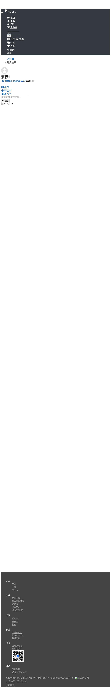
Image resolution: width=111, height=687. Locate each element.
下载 (12, 21)
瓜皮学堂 (16, 610)
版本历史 (16, 607)
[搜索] (9, 35)
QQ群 (17, 638)
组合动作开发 (18, 601)
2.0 (12, 24)
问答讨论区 (17, 633)
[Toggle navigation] (2, 12)
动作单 (7, 94)
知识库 (15, 604)
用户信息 (11, 62)
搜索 (6, 101)
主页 (12, 18)
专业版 (13, 27)
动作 (6, 87)
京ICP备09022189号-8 (61, 678)
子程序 (7, 91)
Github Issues (18, 635)
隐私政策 (16, 669)
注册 (9, 53)
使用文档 (16, 598)
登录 (11, 50)
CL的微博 (18, 646)
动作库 (10, 59)
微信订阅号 (16, 649)
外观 (14, 625)
